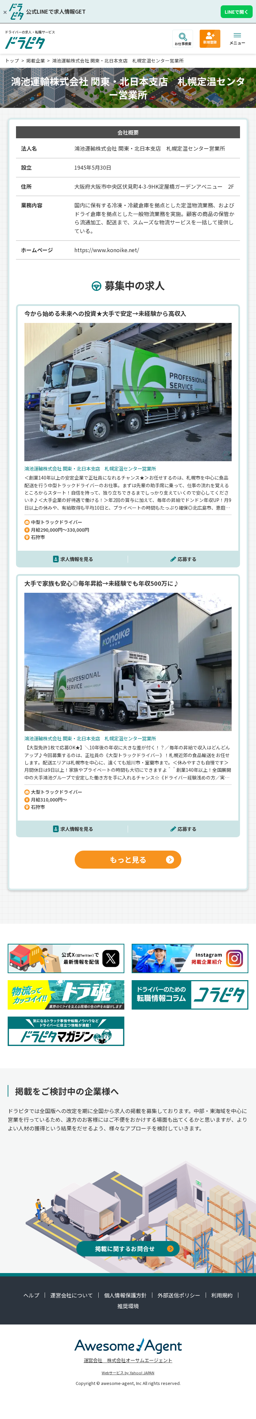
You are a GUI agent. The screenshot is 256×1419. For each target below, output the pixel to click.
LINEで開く (237, 11)
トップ (12, 60)
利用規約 (222, 1295)
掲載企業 (35, 60)
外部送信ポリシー (179, 1295)
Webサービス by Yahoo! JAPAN (128, 1372)
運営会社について (71, 1295)
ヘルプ (31, 1295)
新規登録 (210, 41)
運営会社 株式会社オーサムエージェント (128, 1360)
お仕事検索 (183, 43)
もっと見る (128, 859)
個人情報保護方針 (125, 1295)
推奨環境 (128, 1306)
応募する (187, 558)
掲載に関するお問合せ (125, 1248)
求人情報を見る (76, 558)
